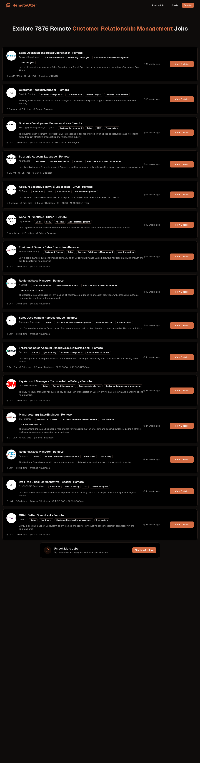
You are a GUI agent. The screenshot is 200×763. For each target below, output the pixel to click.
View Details (182, 64)
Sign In (175, 5)
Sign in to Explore (144, 550)
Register (188, 5)
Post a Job (158, 5)
